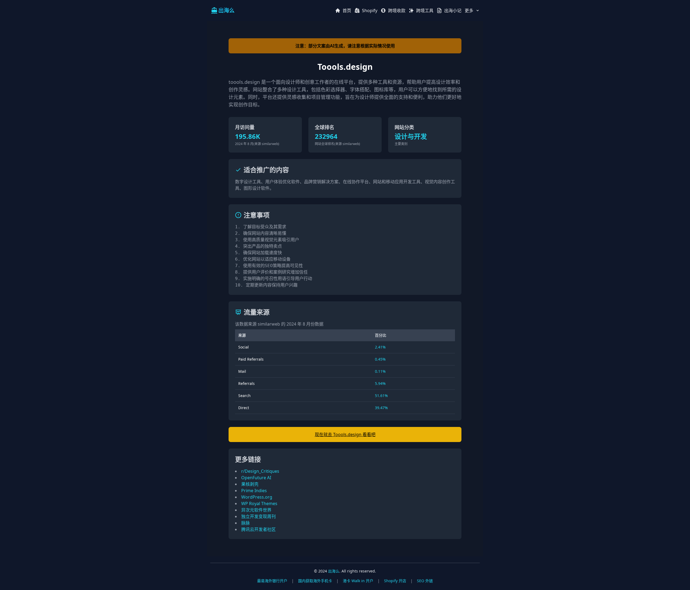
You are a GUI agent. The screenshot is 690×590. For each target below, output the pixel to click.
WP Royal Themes (259, 503)
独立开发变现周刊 (258, 516)
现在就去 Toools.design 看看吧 (345, 434)
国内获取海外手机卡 (315, 580)
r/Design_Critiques (260, 471)
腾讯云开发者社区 (258, 529)
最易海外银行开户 (272, 580)
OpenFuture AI (256, 478)
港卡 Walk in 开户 (358, 580)
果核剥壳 (249, 484)
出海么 (333, 571)
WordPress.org (256, 497)
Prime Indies (254, 491)
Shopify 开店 (395, 580)
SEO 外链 (425, 580)
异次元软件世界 (256, 510)
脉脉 (245, 523)
